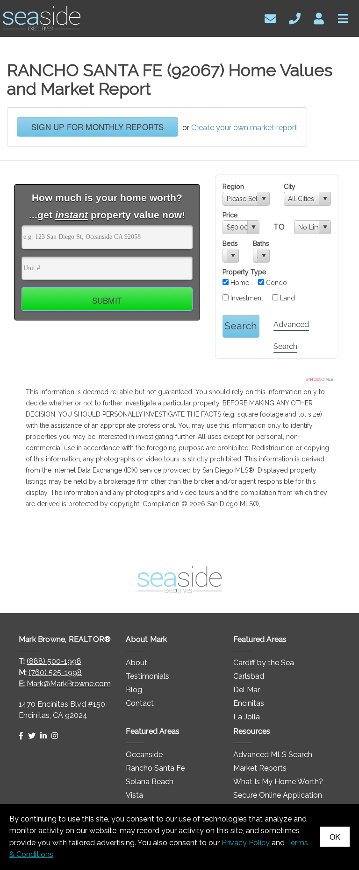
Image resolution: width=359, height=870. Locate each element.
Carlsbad (248, 676)
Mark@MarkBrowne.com (69, 683)
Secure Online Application (277, 795)
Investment (246, 298)
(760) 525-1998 (55, 672)
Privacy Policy (246, 842)
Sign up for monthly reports (97, 126)
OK (335, 836)
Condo (275, 282)
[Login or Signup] (319, 17)
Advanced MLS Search (272, 754)
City (289, 186)
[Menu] (343, 17)
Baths (261, 243)
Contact (140, 703)
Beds (230, 243)
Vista (134, 795)
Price (230, 215)
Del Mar (246, 689)
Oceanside (144, 754)
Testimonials (147, 676)
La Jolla (246, 716)
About (136, 662)
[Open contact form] (270, 17)
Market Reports (260, 768)
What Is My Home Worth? (278, 781)
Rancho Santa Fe (155, 768)
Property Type (244, 272)
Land (286, 298)
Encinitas (248, 703)
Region (233, 186)
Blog (134, 689)
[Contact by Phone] (295, 17)
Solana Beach (149, 781)
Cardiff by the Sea (263, 662)
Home (239, 282)
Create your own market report (244, 127)
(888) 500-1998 (54, 661)
